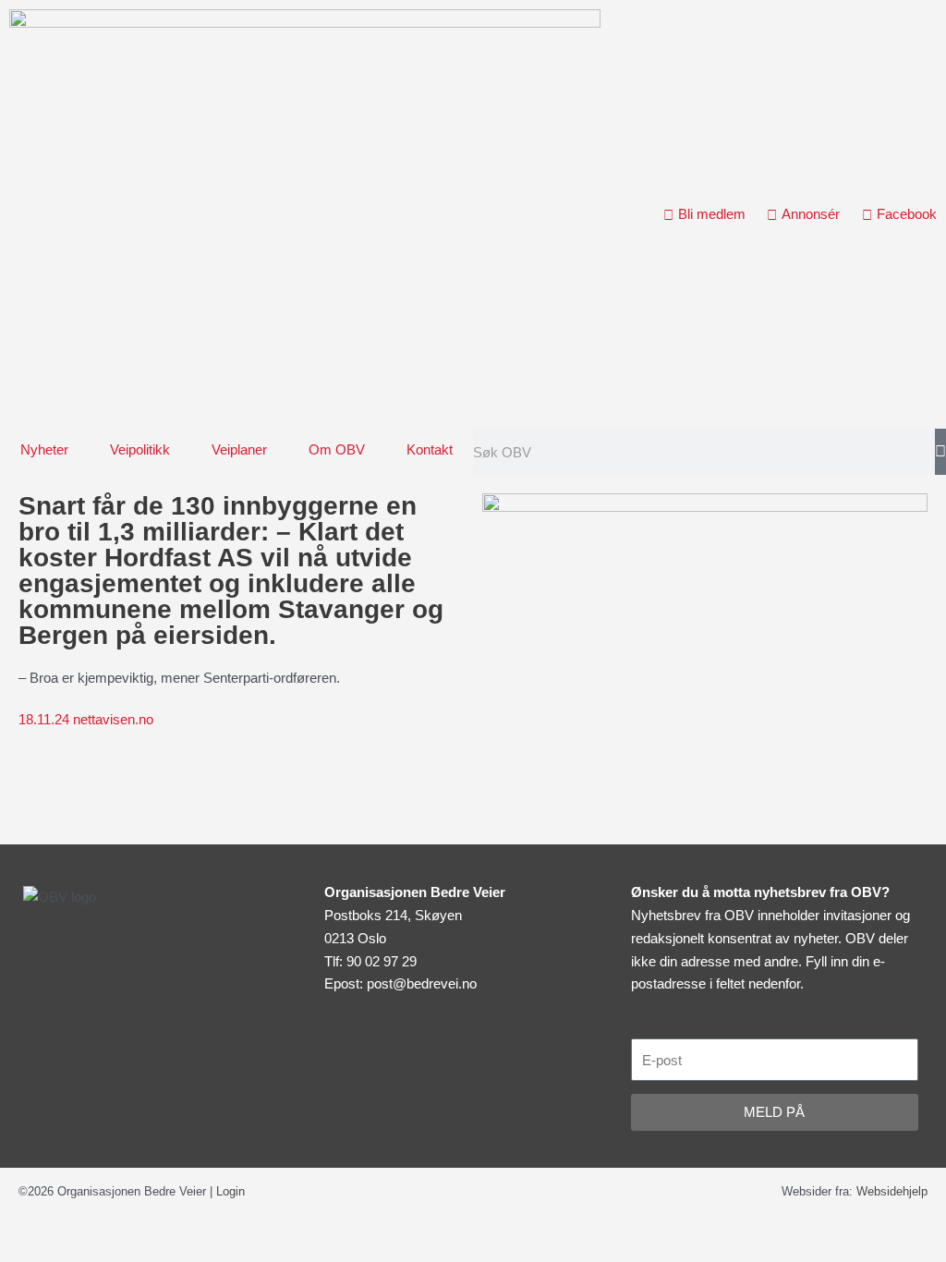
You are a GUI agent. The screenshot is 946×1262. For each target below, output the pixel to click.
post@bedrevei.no (422, 983)
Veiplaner (239, 449)
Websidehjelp (892, 1191)
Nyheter (44, 449)
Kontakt (429, 449)
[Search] (940, 452)
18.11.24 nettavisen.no (85, 719)
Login (230, 1191)
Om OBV (337, 449)
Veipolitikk (140, 449)
